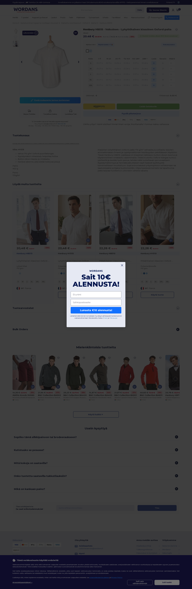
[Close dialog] (122, 265)
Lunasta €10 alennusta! (96, 310)
